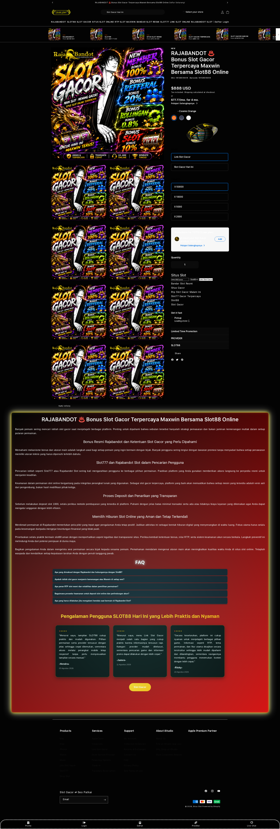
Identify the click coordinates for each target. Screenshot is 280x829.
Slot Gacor (140, 687)
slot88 (58, 537)
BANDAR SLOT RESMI (148, 22)
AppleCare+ (98, 738)
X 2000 (178, 216)
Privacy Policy (131, 765)
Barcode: (194, 78)
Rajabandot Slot (69, 471)
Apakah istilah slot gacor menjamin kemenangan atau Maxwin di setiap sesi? (89, 579)
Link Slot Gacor (182, 157)
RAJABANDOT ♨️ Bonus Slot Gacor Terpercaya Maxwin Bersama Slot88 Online (140, 3)
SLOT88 (71, 22)
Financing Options (101, 760)
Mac (62, 738)
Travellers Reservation (103, 771)
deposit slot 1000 (48, 504)
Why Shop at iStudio (166, 749)
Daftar (140, 825)
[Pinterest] (183, 360)
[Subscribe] (105, 799)
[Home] (61, 12)
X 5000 (178, 206)
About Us (161, 738)
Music (63, 760)
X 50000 (179, 186)
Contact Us (130, 755)
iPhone (63, 749)
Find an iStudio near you (168, 744)
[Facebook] (173, 360)
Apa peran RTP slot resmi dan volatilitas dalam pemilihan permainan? (86, 586)
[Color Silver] (188, 117)
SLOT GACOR (84, 22)
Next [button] (227, 2)
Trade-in (96, 765)
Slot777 (64, 771)
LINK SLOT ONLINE (180, 22)
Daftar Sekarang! (177, 3)
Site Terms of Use (133, 771)
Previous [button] (52, 2)
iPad (62, 744)
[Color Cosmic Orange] (174, 118)
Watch (63, 755)
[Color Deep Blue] (181, 117)
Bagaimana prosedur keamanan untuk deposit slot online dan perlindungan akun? (92, 594)
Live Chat (251, 825)
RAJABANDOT (58, 22)
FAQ (126, 760)
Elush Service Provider (103, 755)
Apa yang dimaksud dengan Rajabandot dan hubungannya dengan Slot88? (88, 572)
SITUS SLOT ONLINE (103, 22)
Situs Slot (65, 776)
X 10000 (178, 196)
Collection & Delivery (135, 744)
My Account (130, 738)
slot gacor (65, 429)
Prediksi (196, 825)
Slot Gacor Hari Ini (183, 167)
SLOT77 (164, 22)
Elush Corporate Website (169, 755)
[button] (58, 22)
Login (84, 825)
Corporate (97, 744)
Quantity (176, 257)
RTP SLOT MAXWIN (125, 22)
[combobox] (133, 12)
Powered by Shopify (211, 806)
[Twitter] (178, 360)
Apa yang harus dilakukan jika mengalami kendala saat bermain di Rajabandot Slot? (93, 601)
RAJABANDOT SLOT (202, 22)
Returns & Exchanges (135, 749)
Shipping (188, 92)
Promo (28, 825)
